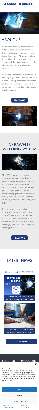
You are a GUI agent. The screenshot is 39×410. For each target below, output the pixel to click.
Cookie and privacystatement (7, 406)
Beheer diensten (20, 384)
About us (8, 361)
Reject (19, 395)
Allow (19, 389)
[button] (36, 365)
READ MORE (19, 100)
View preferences (19, 401)
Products (28, 361)
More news (21, 341)
